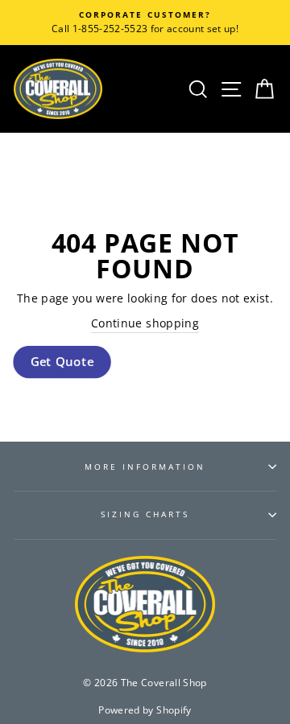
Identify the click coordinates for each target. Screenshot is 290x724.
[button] (62, 362)
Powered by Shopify (144, 710)
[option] (145, 22)
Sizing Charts (145, 514)
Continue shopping (145, 323)
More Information (145, 466)
